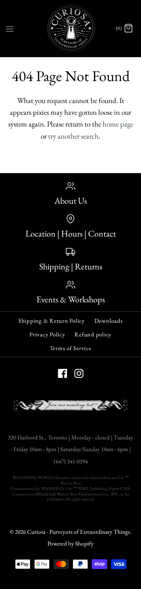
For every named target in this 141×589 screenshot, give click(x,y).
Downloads (108, 320)
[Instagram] (78, 373)
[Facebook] (62, 373)
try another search (73, 136)
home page (118, 124)
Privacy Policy (47, 334)
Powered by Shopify (70, 543)
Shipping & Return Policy (51, 320)
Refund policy (93, 334)
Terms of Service (71, 348)
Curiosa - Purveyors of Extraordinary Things (78, 532)
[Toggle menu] (10, 28)
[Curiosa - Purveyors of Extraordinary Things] (70, 28)
